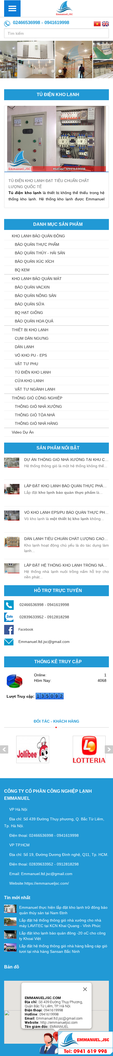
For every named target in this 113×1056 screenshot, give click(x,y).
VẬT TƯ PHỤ (26, 364)
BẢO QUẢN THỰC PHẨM (37, 244)
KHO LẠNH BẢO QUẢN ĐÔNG (38, 236)
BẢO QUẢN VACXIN (32, 287)
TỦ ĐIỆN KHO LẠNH (58, 94)
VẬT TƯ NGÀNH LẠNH (35, 389)
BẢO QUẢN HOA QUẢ (34, 321)
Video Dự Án (23, 432)
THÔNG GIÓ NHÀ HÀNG (36, 423)
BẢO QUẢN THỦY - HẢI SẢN (40, 253)
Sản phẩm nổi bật (58, 448)
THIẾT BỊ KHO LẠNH (30, 330)
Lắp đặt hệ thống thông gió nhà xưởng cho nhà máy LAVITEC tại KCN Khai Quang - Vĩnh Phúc (60, 923)
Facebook (25, 629)
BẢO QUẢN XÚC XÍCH (34, 261)
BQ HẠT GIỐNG (29, 312)
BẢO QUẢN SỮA (29, 304)
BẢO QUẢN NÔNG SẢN (35, 295)
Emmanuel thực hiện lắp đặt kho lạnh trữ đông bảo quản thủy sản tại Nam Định (63, 910)
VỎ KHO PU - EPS (31, 355)
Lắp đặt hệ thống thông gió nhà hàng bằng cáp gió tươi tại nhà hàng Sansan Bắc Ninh (63, 949)
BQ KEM (22, 270)
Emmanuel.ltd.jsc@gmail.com (44, 641)
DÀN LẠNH (24, 347)
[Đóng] (85, 989)
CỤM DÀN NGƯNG (32, 338)
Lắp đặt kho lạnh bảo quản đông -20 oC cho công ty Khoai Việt (62, 936)
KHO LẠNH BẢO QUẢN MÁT (37, 278)
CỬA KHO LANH (29, 381)
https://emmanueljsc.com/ (46, 883)
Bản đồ (11, 967)
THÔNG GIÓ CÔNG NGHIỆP (37, 398)
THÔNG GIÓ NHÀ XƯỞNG (38, 406)
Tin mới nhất (17, 897)
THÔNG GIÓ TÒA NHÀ (35, 415)
